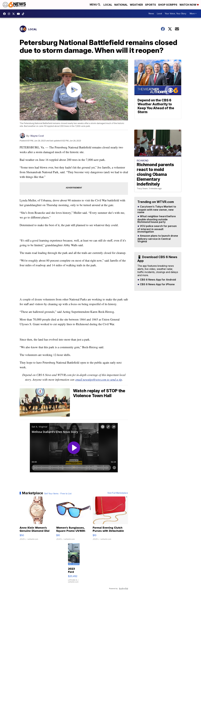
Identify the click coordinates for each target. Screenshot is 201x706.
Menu (94, 4)
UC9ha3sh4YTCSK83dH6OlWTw (19, 14)
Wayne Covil (37, 135)
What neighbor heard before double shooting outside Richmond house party (156, 219)
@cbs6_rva (24, 14)
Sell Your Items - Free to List (57, 494)
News (151, 13)
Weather (136, 4)
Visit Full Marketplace (117, 493)
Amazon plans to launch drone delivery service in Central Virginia (157, 238)
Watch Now (188, 4)
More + (193, 13)
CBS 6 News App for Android (157, 279)
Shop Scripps (167, 4)
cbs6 (10, 14)
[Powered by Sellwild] (123, 589)
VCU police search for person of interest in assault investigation (157, 229)
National (121, 4)
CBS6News (5, 14)
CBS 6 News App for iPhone (157, 284)
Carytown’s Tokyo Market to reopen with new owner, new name (156, 209)
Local (107, 4)
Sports (150, 4)
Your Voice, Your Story (175, 13)
